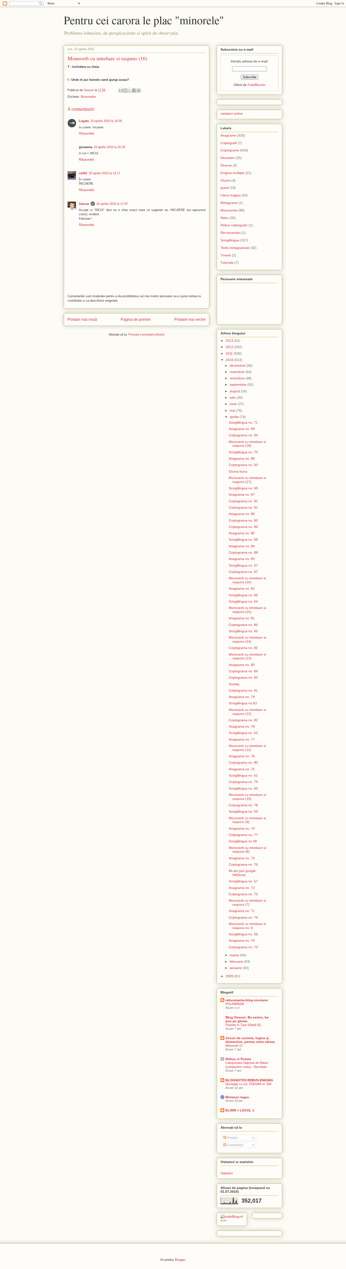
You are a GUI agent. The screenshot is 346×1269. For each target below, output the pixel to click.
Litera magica (231, 195)
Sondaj (234, 684)
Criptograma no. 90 (243, 520)
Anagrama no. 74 (242, 828)
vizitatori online (232, 113)
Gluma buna (238, 471)
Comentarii (234, 1145)
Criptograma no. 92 (243, 501)
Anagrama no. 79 (242, 697)
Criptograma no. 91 (243, 507)
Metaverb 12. (234, 1045)
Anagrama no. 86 (242, 514)
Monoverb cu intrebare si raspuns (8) (247, 850)
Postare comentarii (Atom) (146, 334)
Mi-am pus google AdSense (242, 873)
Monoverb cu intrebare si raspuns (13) (247, 656)
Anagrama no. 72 (242, 888)
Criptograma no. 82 (243, 720)
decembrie (238, 365)
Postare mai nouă (82, 319)
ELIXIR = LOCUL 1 (239, 1110)
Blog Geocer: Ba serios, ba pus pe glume (247, 1019)
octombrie (237, 378)
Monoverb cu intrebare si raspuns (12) (247, 712)
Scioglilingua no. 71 (243, 422)
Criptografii (229, 143)
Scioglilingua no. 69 (243, 488)
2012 (230, 347)
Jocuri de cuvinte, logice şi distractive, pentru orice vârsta (250, 1040)
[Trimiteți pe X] (129, 90)
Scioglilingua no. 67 (243, 565)
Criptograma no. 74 (243, 917)
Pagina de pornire (136, 319)
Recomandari (231, 233)
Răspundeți (86, 133)
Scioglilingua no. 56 (243, 934)
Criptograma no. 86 (243, 625)
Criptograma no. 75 (243, 894)
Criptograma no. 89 (243, 527)
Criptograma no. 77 (243, 835)
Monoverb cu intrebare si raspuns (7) (247, 902)
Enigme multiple (232, 173)
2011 (230, 353)
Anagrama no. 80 (242, 665)
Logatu (84, 121)
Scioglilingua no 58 (243, 841)
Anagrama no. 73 (242, 858)
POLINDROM (234, 1004)
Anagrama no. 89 (242, 429)
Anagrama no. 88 (242, 458)
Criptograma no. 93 (243, 465)
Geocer (84, 204)
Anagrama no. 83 (242, 559)
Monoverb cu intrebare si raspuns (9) (247, 820)
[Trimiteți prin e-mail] (120, 90)
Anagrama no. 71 (242, 911)
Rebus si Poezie (238, 1059)
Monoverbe (88, 96)
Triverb (226, 255)
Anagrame (228, 135)
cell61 (83, 173)
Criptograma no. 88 (243, 552)
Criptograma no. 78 (243, 805)
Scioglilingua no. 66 (243, 595)
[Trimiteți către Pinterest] (138, 90)
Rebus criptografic (234, 225)
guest (225, 188)
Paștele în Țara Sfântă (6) (243, 1025)
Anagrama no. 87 (242, 494)
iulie (233, 397)
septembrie (238, 384)
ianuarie (236, 968)
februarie (237, 961)
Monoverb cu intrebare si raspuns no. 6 (247, 926)
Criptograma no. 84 (243, 671)
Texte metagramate (235, 248)
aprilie (235, 417)
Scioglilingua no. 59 (243, 811)
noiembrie (237, 372)
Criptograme (230, 150)
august (235, 391)
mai (233, 410)
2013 (230, 340)
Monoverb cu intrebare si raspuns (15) (247, 610)
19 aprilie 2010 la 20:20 (109, 147)
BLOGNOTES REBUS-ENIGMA (249, 1080)
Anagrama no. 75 (242, 769)
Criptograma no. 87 (243, 572)
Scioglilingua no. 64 (243, 601)
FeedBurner (257, 85)
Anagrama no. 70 (242, 940)
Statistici (227, 1173)
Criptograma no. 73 (243, 947)
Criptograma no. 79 (243, 782)
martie (235, 955)
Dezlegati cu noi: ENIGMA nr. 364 (248, 1084)
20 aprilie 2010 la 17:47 (112, 204)
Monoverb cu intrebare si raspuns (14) (247, 639)
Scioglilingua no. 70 (243, 452)
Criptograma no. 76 (243, 864)
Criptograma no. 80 (243, 762)
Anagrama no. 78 (242, 726)
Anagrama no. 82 (242, 588)
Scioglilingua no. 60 (243, 788)
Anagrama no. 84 (242, 546)
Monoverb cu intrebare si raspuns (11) (247, 748)
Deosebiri (228, 158)
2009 (230, 976)
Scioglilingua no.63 (243, 703)
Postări (231, 1137)
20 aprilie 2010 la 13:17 (104, 173)
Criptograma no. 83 (243, 677)
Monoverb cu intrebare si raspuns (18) (247, 444)
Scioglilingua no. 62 (243, 733)
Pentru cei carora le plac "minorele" (144, 19)
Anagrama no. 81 (242, 618)
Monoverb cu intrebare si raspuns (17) (247, 480)
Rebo (225, 218)
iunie (234, 404)
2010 (230, 360)
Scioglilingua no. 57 (243, 881)
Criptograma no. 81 (243, 690)
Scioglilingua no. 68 (243, 539)
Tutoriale (227, 262)
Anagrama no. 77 (242, 739)
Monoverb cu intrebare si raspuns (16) (247, 580)
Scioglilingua (230, 240)
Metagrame (229, 203)
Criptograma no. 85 (243, 648)
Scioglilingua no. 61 (243, 775)
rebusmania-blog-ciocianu (246, 1000)
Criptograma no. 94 (243, 435)
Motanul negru (237, 1097)
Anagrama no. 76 (242, 756)
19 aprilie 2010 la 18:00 (106, 121)
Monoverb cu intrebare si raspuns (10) (247, 797)
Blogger (180, 1259)
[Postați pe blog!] (125, 90)
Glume (225, 180)
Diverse (226, 165)
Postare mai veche (189, 319)
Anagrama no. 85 (242, 533)
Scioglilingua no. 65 (243, 631)
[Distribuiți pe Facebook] (134, 90)
